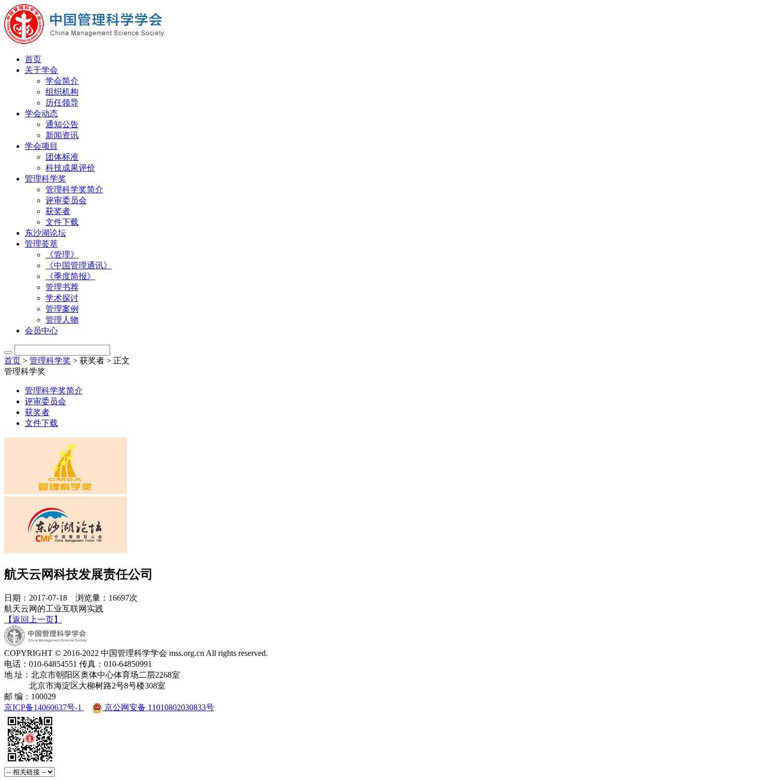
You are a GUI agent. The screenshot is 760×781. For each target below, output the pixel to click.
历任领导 (62, 102)
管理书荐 (62, 287)
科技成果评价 (70, 167)
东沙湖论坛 (45, 232)
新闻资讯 (62, 135)
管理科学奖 (45, 178)
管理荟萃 (41, 243)
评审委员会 (66, 200)
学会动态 (41, 113)
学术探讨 (62, 298)
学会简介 (62, 80)
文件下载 (62, 222)
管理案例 (62, 308)
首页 (33, 59)
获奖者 (57, 211)
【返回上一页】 (33, 619)
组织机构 (62, 91)
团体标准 (62, 156)
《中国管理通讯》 (78, 265)
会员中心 (41, 330)
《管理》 (62, 254)
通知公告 (62, 124)
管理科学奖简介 (74, 189)
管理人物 (62, 319)
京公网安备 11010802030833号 (158, 707)
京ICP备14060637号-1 (44, 707)
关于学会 (41, 70)
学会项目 (41, 146)
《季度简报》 (70, 276)
